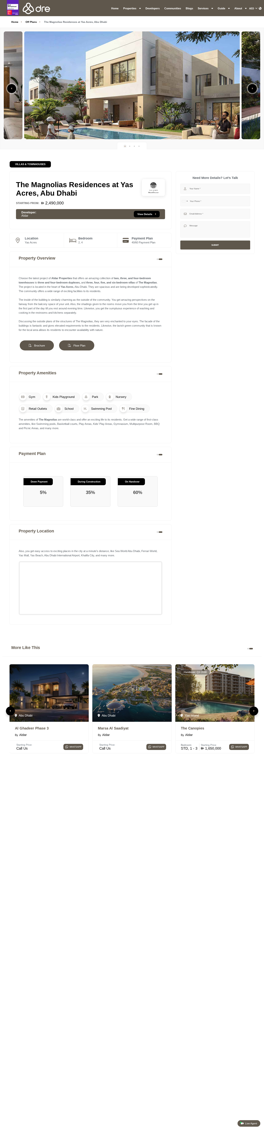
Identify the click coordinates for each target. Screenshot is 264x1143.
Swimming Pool (101, 408)
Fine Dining (136, 408)
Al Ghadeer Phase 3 (32, 728)
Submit (215, 245)
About (238, 8)
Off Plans (31, 21)
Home (115, 8)
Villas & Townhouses (30, 164)
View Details (145, 214)
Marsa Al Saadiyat (113, 728)
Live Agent (250, 1123)
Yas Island (191, 715)
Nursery (120, 396)
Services (203, 8)
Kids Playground (63, 396)
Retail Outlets (37, 408)
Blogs (189, 8)
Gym (31, 396)
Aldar (24, 215)
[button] (11, 88)
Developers (152, 8)
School (69, 408)
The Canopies (192, 728)
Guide (222, 8)
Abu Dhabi (25, 715)
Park (94, 396)
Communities (172, 8)
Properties (130, 8)
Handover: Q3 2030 (195, 672)
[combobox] (184, 201)
